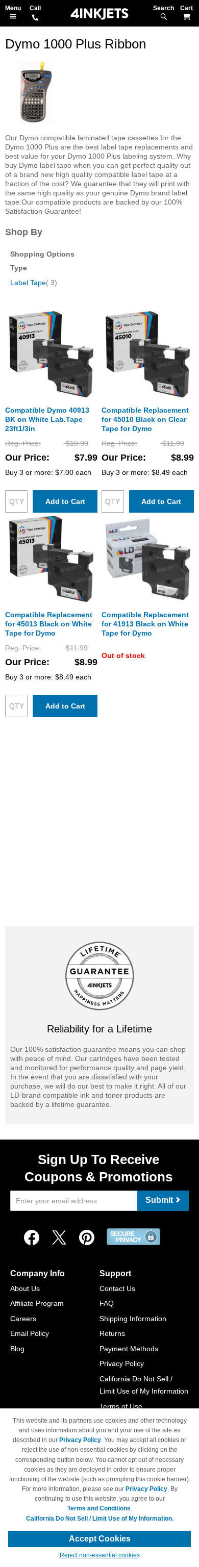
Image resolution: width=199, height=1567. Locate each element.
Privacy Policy (122, 1363)
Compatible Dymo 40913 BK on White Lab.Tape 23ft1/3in (47, 419)
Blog (17, 1349)
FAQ (107, 1303)
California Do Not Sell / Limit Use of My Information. (99, 1518)
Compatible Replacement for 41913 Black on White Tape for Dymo (145, 624)
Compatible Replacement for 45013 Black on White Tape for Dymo (48, 624)
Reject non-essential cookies (100, 1555)
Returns (112, 1333)
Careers (23, 1319)
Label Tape (33, 283)
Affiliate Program (37, 1303)
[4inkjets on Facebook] (31, 1238)
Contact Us (117, 1288)
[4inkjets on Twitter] (59, 1238)
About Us (25, 1288)
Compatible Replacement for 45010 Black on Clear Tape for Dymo (145, 419)
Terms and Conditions (99, 1508)
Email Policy (29, 1333)
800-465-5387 (35, 18)
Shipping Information (133, 1319)
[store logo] (99, 14)
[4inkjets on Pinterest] (86, 1238)
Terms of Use (121, 1406)
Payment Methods (129, 1349)
